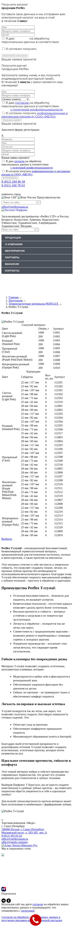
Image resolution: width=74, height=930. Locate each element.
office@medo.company (14, 842)
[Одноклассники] (8, 900)
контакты (12, 270)
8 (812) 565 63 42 (11, 835)
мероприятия (15, 250)
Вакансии (12, 264)
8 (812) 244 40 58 (13, 181)
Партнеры (12, 257)
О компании (13, 244)
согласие (22, 38)
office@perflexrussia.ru (14, 838)
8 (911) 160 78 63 (13, 185)
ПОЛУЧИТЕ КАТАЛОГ (15, 55)
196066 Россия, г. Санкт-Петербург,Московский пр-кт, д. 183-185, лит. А (24, 831)
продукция (13, 237)
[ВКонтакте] (3, 900)
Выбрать (6, 538)
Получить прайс (11, 120)
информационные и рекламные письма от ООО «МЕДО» (34, 50)
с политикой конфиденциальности (36, 45)
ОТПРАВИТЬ (10, 178)
